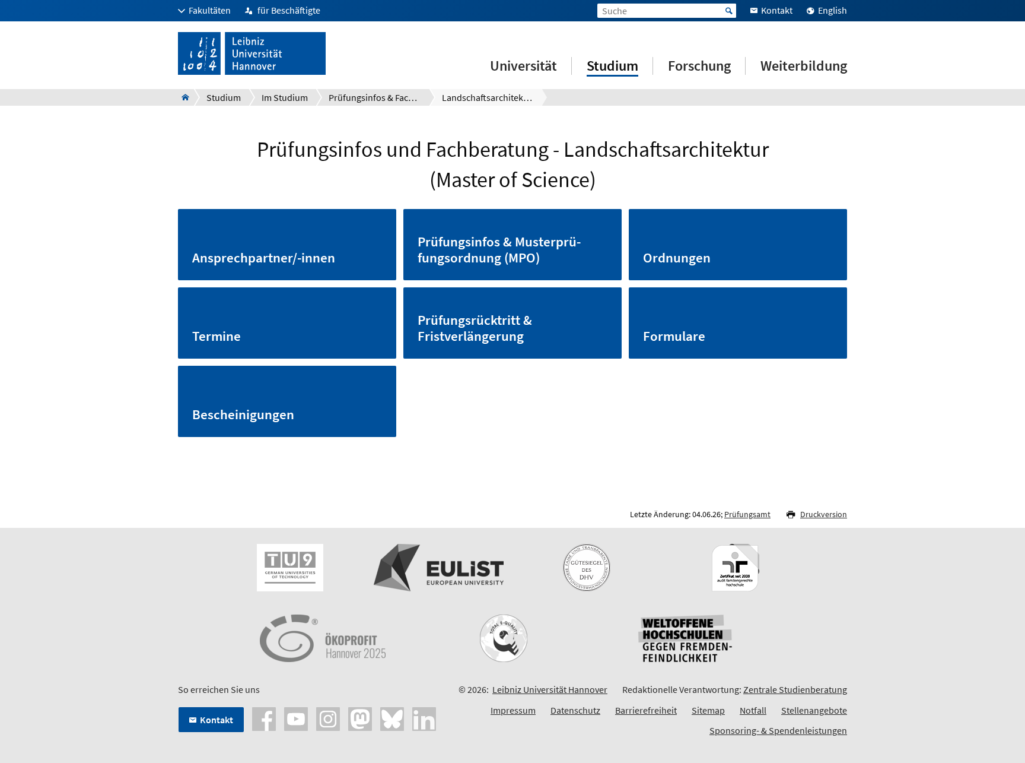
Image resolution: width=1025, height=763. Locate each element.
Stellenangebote (814, 710)
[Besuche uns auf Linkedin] (424, 718)
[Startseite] (182, 97)
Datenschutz (575, 710)
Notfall (753, 710)
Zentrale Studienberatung (795, 689)
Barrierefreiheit (646, 710)
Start (729, 11)
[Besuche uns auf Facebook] (264, 718)
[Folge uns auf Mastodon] (360, 718)
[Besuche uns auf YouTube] (296, 718)
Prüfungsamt (747, 514)
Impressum (513, 710)
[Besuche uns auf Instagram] (328, 718)
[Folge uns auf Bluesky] (392, 718)
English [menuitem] (832, 10)
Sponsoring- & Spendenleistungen (778, 730)
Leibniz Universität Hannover (549, 689)
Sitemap (708, 710)
